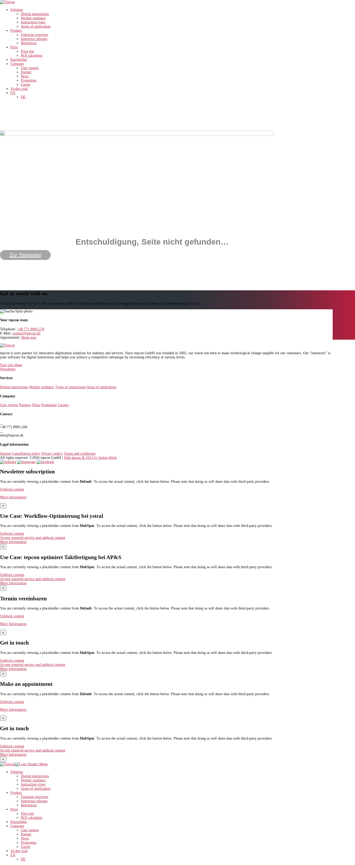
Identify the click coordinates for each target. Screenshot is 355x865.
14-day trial (19, 89)
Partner (26, 72)
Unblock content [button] (12, 489)
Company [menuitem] (17, 826)
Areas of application (35, 26)
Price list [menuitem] (27, 813)
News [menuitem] (25, 838)
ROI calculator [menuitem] (31, 818)
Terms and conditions (79, 453)
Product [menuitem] (16, 793)
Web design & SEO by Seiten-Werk (90, 458)
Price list (27, 51)
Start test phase (11, 365)
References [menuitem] (29, 805)
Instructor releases (34, 39)
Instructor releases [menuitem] (34, 801)
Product (16, 30)
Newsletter (8, 369)
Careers (63, 405)
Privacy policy (52, 453)
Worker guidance (33, 18)
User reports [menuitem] (30, 830)
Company (17, 64)
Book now (28, 337)
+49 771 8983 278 (30, 329)
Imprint (5, 453)
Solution (16, 10)
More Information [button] (13, 497)
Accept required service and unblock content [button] (32, 538)
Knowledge (18, 60)
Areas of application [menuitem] (35, 788)
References (29, 43)
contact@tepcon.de (26, 333)
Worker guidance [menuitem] (33, 780)
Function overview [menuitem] (34, 797)
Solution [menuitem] (16, 772)
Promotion (28, 80)
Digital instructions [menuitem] (35, 776)
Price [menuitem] (14, 809)
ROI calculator (31, 55)
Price (14, 47)
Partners (25, 405)
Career (25, 84)
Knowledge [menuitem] (18, 822)
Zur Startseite (25, 255)
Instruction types (33, 22)
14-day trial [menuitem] (19, 851)
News (25, 76)
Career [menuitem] (25, 847)
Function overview (34, 35)
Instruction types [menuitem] (33, 784)
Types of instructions (70, 387)
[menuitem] (12, 855)
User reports (30, 68)
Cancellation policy (26, 453)
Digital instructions (35, 14)
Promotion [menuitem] (28, 842)
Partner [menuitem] (26, 834)
